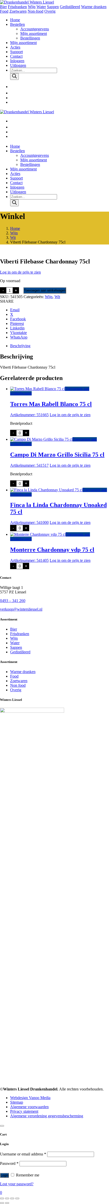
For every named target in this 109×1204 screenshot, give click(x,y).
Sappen (53, 7)
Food (4, 11)
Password (9, 1163)
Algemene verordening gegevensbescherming (46, 1116)
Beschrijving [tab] (20, 346)
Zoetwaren (18, 11)
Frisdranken (17, 7)
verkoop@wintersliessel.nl (21, 609)
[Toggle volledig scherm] (7, 1198)
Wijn (31, 7)
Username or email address (23, 1154)
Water (41, 7)
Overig (50, 11)
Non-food (35, 11)
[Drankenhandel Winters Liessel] (27, 2)
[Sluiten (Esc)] (17, 1198)
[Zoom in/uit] (2, 1198)
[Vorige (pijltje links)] (2, 1203)
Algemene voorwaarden (29, 1107)
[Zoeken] (14, 76)
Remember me (27, 1175)
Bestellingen (30, 38)
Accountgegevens (34, 29)
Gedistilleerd (70, 7)
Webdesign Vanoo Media (30, 1098)
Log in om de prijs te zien (20, 272)
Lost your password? (16, 1184)
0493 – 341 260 (12, 600)
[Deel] (12, 1198)
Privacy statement (24, 1111)
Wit (13, 237)
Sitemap (16, 1102)
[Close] (2, 1126)
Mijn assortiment (33, 33)
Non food (18, 685)
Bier (3, 7)
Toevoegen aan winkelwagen (45, 290)
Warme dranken (93, 7)
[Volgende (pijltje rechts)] (7, 1203)
